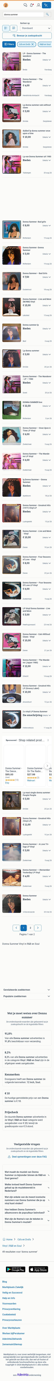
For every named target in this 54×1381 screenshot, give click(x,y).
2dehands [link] (17, 1339)
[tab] (6, 28)
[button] (32, 5)
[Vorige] (16, 928)
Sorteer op (25, 23)
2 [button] (30, 928)
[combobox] (23, 14)
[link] (6, 5)
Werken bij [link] (7, 1333)
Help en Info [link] (8, 1298)
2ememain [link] (7, 1344)
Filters (10, 44)
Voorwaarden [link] (9, 1303)
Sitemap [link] (17, 1344)
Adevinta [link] (7, 1339)
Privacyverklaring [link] (11, 1309)
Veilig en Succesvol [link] (12, 1292)
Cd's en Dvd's (24, 44)
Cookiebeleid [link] (9, 1314)
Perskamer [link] (19, 1333)
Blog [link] (4, 1281)
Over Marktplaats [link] (11, 1328)
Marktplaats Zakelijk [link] (12, 1287)
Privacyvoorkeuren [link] (12, 1320)
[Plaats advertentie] (46, 5)
